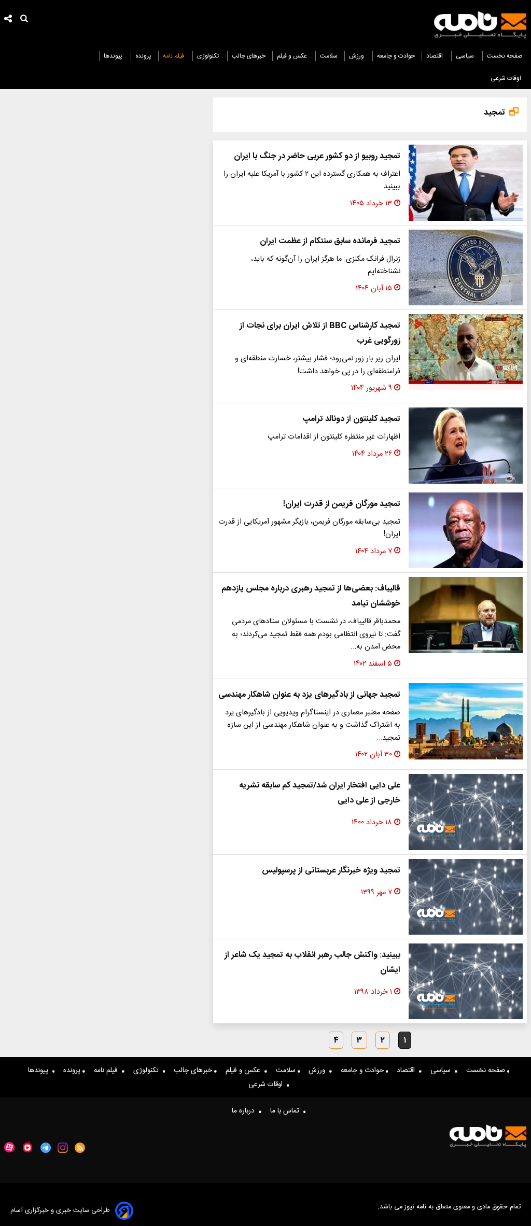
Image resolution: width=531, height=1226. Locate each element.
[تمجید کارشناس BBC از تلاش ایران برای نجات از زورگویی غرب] (466, 352)
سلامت (329, 56)
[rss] (80, 1148)
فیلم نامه (174, 56)
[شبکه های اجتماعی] (8, 19)
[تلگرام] (45, 1148)
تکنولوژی (208, 56)
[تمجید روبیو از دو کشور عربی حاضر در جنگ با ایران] (466, 183)
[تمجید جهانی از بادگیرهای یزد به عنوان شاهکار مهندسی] (466, 721)
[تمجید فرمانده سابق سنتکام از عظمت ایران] (466, 268)
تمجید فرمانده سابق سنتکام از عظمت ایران (330, 241)
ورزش (357, 56)
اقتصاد (435, 56)
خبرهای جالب (249, 56)
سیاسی (466, 56)
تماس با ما (286, 1111)
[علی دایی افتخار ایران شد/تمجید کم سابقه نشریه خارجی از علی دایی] (466, 812)
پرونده (143, 56)
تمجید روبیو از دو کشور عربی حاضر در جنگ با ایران (317, 156)
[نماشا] (27, 1146)
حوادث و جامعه (396, 56)
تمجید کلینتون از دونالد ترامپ (351, 419)
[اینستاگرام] (63, 1148)
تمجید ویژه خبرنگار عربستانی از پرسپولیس (331, 871)
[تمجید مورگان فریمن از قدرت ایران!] (466, 530)
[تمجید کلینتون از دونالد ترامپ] (466, 445)
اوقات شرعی (507, 78)
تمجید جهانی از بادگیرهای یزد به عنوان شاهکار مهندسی (309, 695)
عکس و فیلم (293, 56)
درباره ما (245, 1111)
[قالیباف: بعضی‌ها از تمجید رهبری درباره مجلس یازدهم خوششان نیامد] (466, 615)
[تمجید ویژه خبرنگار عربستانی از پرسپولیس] (466, 897)
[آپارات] (9, 1147)
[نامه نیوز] (480, 24)
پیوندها (114, 56)
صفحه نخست (505, 56)
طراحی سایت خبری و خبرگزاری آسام (60, 1210)
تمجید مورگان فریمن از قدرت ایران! (341, 504)
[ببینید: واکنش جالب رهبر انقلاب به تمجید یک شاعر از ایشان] (466, 981)
